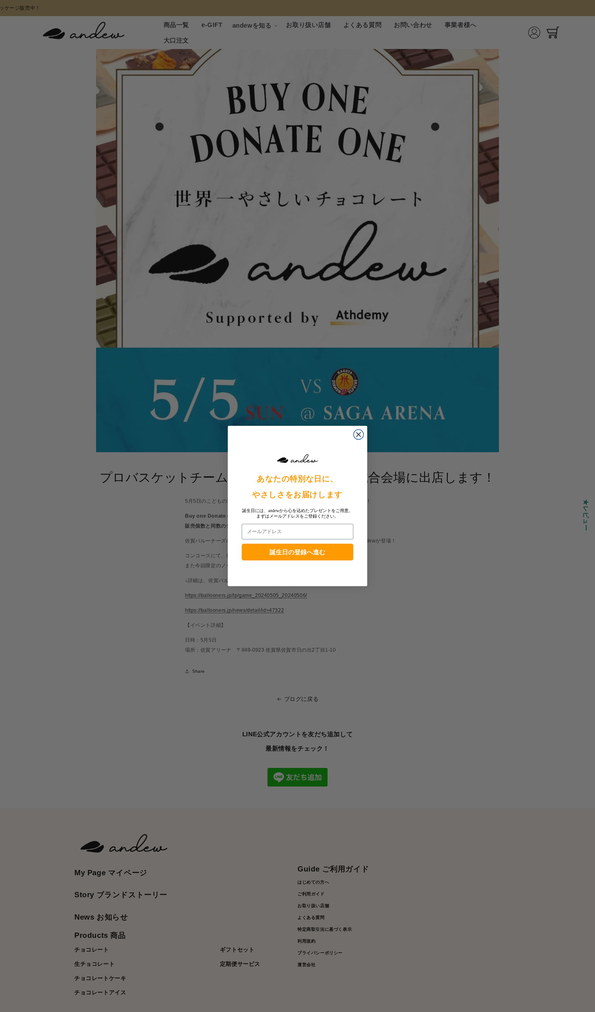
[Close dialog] (359, 434)
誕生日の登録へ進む (297, 552)
